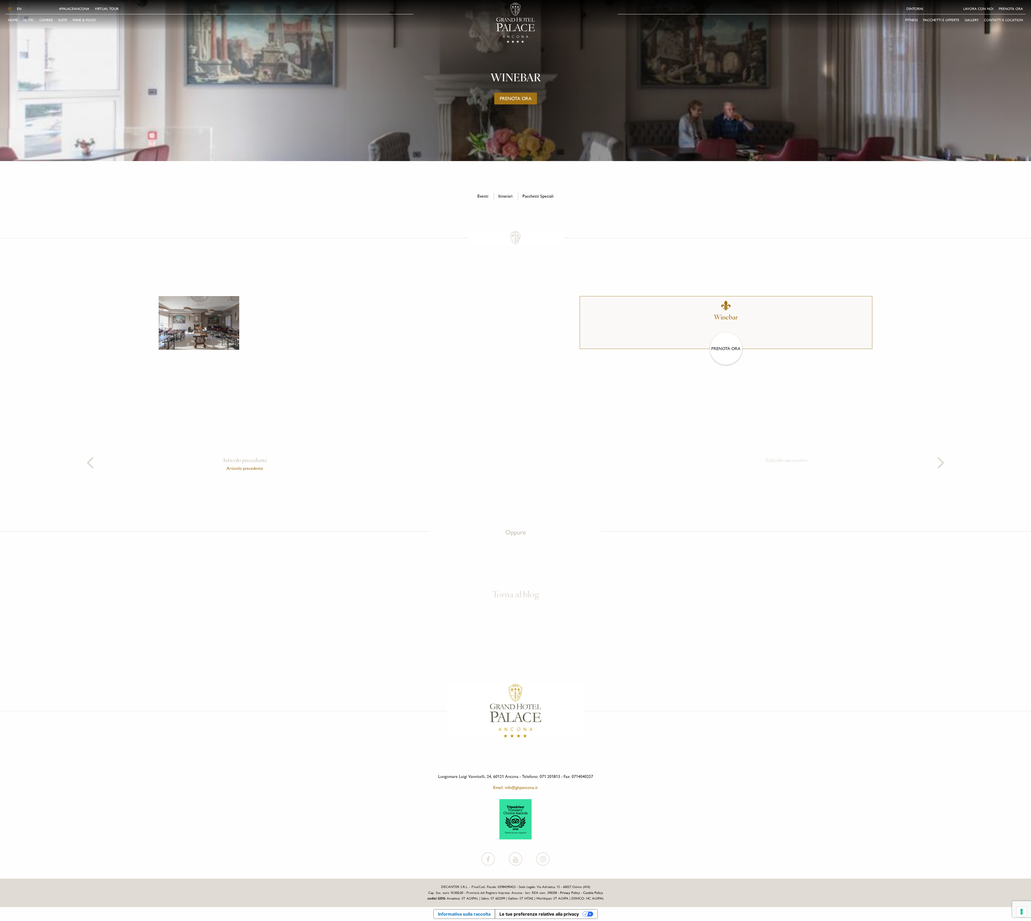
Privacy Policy (570, 893)
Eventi (482, 196)
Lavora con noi (978, 9)
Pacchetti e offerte (941, 20)
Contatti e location (1003, 20)
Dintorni (914, 9)
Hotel (28, 20)
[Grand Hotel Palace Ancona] (515, 23)
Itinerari (505, 196)
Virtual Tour (107, 9)
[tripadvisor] (515, 818)
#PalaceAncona (74, 9)
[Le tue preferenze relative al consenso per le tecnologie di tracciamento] (1022, 912)
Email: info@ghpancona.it (515, 787)
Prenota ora (1011, 9)
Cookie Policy (593, 893)
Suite (62, 20)
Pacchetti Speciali (538, 196)
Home (13, 20)
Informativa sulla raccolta (464, 914)
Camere (46, 20)
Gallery (972, 20)
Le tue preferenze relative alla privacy (539, 914)
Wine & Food (84, 20)
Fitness (911, 20)
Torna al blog (515, 595)
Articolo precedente (245, 468)
